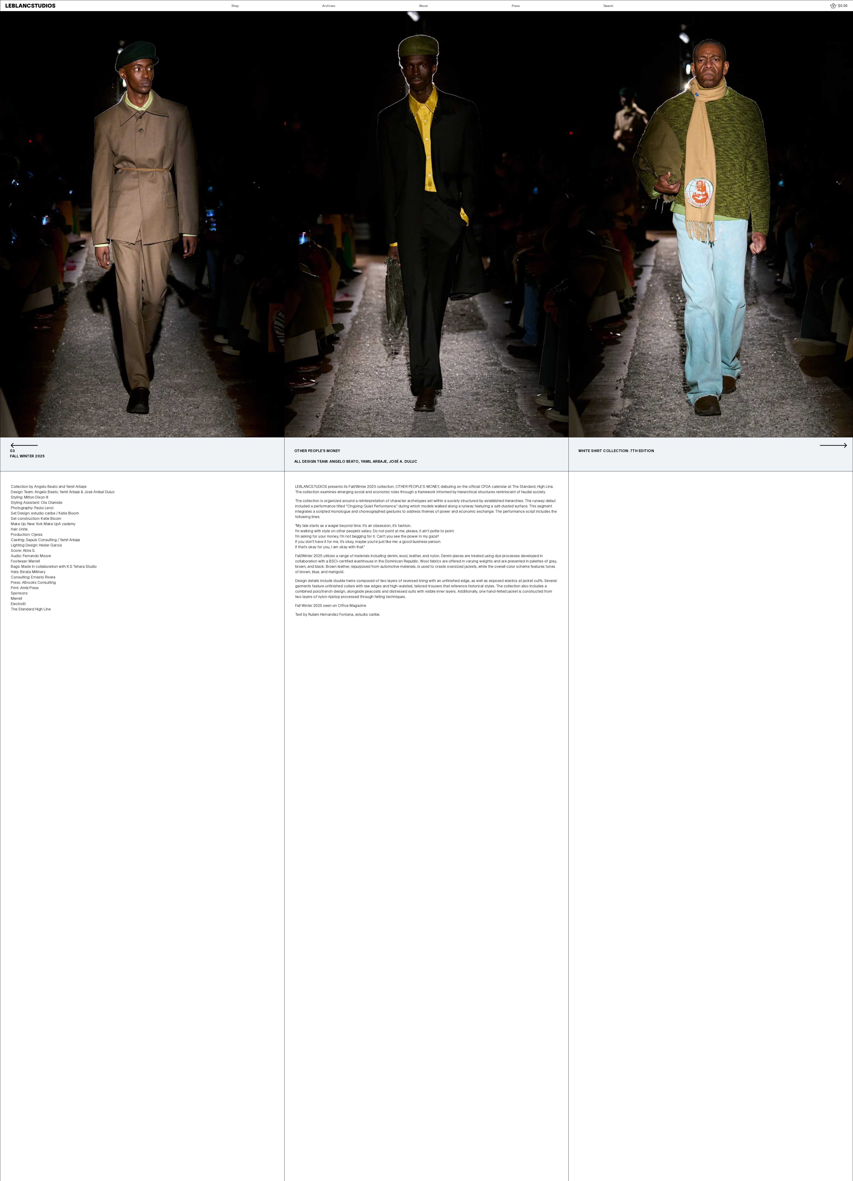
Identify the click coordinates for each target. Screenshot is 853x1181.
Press (516, 6)
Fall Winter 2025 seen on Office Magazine (330, 605)
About (423, 6)
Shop (235, 6)
